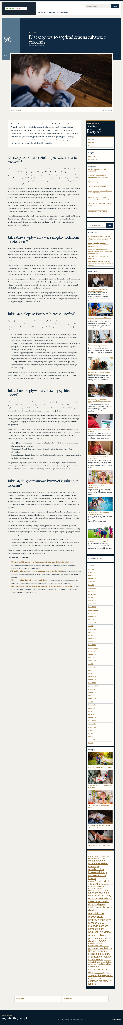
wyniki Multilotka (99, 973)
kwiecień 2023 (92, 591)
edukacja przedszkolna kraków (96, 869)
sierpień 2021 (92, 654)
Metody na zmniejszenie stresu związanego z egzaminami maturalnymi (99, 198)
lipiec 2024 (91, 585)
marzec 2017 (92, 740)
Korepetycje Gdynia (106, 884)
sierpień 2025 (92, 581)
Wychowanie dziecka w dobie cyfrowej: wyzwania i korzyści (99, 826)
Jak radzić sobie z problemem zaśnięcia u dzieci (100, 204)
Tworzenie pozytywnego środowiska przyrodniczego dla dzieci (98, 290)
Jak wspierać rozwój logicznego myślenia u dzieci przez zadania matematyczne (100, 540)
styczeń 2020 (92, 714)
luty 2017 (90, 743)
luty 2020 (90, 711)
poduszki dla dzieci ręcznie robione (99, 933)
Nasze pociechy (42, 12)
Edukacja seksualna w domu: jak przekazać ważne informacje (97, 346)
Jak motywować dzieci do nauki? (97, 186)
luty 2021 (90, 673)
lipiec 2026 (91, 569)
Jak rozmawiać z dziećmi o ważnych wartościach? (98, 170)
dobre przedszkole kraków (98, 862)
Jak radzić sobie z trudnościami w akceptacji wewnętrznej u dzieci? (97, 210)
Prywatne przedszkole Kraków (99, 952)
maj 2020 (90, 702)
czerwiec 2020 (92, 698)
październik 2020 (93, 686)
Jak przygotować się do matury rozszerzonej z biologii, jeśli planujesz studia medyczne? (98, 244)
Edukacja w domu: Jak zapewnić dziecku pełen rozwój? (83, 999)
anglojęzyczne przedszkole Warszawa (99, 857)
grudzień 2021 (92, 641)
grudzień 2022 (92, 604)
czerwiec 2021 (92, 660)
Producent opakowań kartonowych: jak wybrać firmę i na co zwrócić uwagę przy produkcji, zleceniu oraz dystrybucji (99, 237)
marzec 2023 (92, 594)
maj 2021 (90, 664)
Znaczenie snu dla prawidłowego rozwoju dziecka (33, 999)
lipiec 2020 (91, 695)
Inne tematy (52, 12)
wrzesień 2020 (92, 689)
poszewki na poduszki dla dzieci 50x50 (100, 940)
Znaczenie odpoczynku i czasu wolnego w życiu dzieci (100, 786)
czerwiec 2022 (92, 622)
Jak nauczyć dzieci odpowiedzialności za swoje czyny (99, 319)
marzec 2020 (92, 708)
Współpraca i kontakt (62, 12)
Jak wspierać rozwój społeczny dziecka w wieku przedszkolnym (100, 191)
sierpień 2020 (92, 692)
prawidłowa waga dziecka (96, 943)
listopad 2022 (92, 607)
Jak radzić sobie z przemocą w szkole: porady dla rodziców (99, 373)
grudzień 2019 (92, 717)
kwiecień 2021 (92, 667)
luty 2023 (90, 597)
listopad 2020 (92, 683)
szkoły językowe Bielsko (101, 962)
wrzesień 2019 (92, 724)
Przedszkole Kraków (99, 956)
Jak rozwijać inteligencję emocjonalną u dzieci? (99, 806)
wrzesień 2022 (92, 613)
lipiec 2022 (91, 619)
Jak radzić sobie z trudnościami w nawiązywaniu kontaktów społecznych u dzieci (99, 400)
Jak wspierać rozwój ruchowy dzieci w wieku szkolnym (98, 457)
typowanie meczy (93, 181)
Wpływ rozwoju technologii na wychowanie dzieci (29, 580)
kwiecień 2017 (92, 736)
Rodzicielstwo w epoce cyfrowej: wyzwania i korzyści (100, 430)
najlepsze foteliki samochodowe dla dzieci (100, 907)
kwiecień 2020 (92, 705)
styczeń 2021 (92, 676)
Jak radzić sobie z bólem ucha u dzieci (99, 845)
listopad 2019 (92, 721)
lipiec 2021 (91, 657)
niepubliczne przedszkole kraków (96, 916)
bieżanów (93, 860)
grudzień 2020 (92, 679)
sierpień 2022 (92, 616)
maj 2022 (90, 626)
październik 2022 (93, 610)
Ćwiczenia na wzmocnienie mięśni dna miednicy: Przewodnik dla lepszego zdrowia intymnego (100, 263)
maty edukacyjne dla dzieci (100, 897)
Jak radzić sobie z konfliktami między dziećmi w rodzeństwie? (98, 513)
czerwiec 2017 (92, 730)
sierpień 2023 (92, 588)
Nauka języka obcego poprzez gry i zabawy (100, 767)
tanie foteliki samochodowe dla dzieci (98, 969)
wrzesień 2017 (92, 727)
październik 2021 (93, 648)
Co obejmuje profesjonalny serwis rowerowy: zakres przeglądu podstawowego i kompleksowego (100, 251)
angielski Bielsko (93, 856)
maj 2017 (90, 733)
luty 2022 (90, 635)
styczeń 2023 (92, 600)
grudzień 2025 (92, 578)
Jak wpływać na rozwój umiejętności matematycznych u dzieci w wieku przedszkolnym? (43, 586)
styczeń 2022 (92, 638)
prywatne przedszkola (98, 945)
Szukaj (115, 6)
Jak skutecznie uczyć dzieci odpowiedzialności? (96, 486)
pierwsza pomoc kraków (98, 927)
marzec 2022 (92, 632)
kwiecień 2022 (92, 629)
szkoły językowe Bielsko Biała (99, 964)
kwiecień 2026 (92, 575)
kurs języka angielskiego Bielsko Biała (98, 889)
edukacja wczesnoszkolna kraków (97, 875)
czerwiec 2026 (92, 572)
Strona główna (116, 1019)
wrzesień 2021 (92, 651)
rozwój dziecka (95, 959)
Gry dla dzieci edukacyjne (98, 882)
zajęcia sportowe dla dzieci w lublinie (99, 981)
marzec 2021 (92, 670)
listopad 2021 (92, 645)
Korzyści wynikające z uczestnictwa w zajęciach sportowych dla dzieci (36, 571)
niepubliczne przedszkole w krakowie (99, 923)
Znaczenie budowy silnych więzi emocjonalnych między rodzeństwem (98, 176)
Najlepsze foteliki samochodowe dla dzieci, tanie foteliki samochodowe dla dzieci (40, 562)
